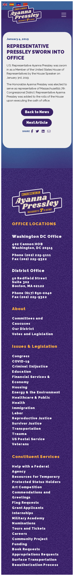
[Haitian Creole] (18, 4)
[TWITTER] (37, 131)
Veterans (20, 444)
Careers (19, 534)
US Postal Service (28, 439)
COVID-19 (20, 361)
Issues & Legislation (34, 346)
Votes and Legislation (32, 334)
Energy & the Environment (36, 392)
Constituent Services (36, 456)
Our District (23, 329)
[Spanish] (12, 4)
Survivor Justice (27, 423)
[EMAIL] (48, 131)
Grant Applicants (28, 508)
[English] (5, 4)
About (19, 308)
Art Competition (27, 487)
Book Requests (26, 549)
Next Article (37, 123)
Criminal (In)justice (30, 366)
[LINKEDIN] (43, 131)
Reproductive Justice (32, 418)
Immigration (23, 408)
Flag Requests (25, 502)
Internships (22, 513)
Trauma (19, 434)
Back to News (37, 112)
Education (21, 371)
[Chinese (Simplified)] (25, 4)
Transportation (26, 428)
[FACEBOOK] (32, 131)
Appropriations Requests (35, 554)
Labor (17, 413)
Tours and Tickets (29, 528)
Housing (19, 387)
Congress (21, 356)
